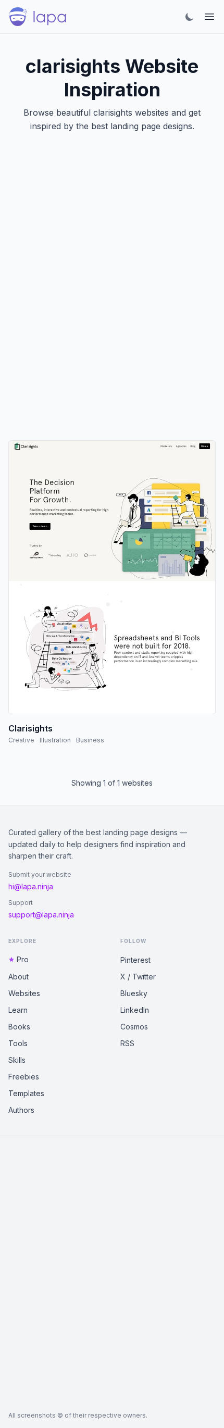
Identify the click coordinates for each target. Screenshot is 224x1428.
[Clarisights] (112, 577)
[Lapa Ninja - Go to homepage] (37, 16)
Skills (17, 1060)
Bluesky (133, 993)
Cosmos (134, 1026)
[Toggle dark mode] (189, 16)
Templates (26, 1093)
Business (90, 740)
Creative (21, 740)
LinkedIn (134, 1009)
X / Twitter (138, 976)
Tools (18, 1043)
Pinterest (135, 959)
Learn (18, 1009)
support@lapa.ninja (41, 914)
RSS (127, 1043)
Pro (23, 959)
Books (19, 1026)
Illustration (55, 740)
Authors (21, 1110)
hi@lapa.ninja (30, 886)
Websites (24, 993)
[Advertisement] (112, 299)
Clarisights (30, 728)
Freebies (23, 1076)
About (18, 976)
